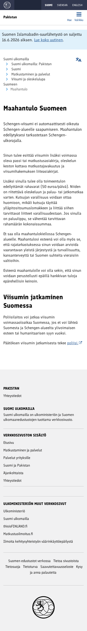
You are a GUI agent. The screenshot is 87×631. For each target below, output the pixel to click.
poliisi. (72, 343)
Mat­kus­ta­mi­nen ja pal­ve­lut (30, 74)
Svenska (62, 5)
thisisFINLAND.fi (15, 526)
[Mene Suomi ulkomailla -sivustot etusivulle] (7, 5)
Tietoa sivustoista (66, 561)
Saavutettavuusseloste (56, 567)
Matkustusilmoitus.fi (18, 534)
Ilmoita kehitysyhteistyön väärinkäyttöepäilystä (38, 541)
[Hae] (69, 14)
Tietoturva (30, 567)
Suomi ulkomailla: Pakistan (31, 64)
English (77, 5)
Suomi (15, 69)
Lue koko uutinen (48, 39)
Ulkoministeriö (14, 511)
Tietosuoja (12, 567)
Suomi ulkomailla (16, 59)
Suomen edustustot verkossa (29, 561)
